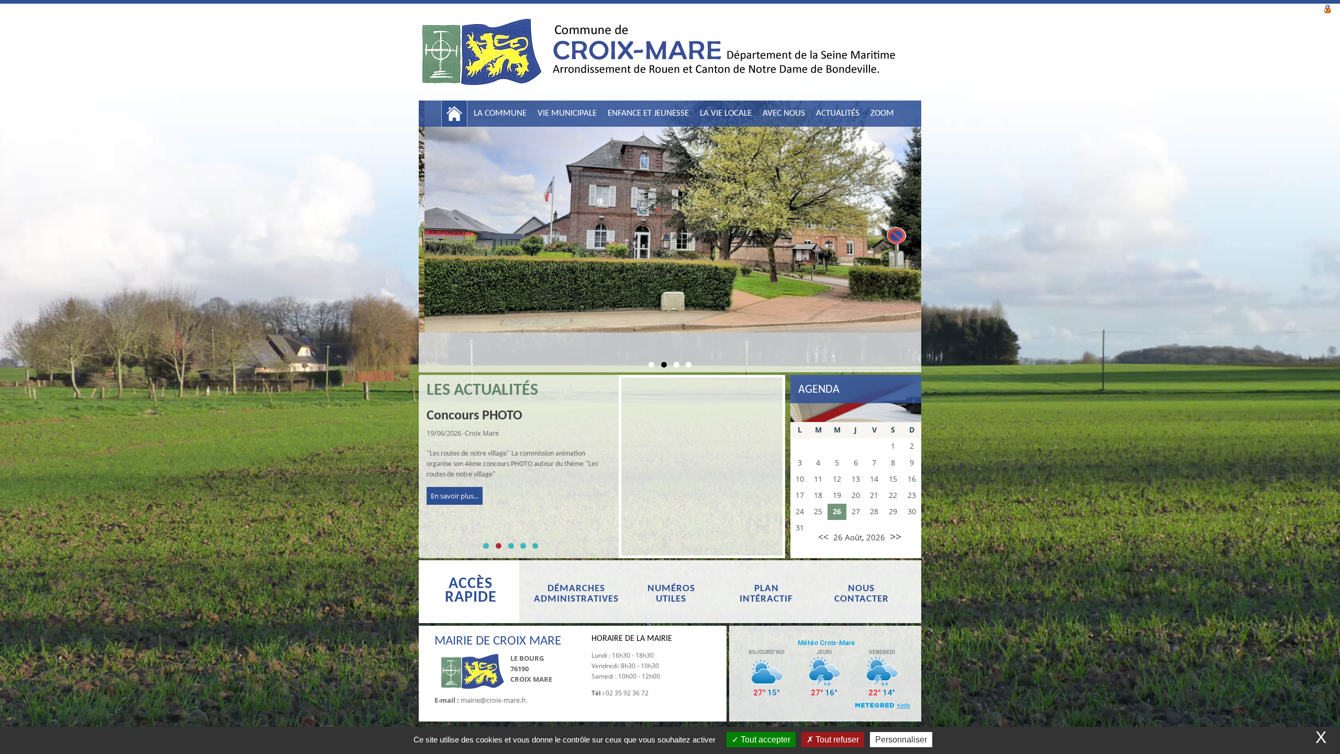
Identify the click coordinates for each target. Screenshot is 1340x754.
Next (936, 230)
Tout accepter (764, 739)
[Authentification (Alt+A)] (1327, 8)
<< (823, 536)
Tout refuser (836, 739)
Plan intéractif (766, 594)
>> (895, 536)
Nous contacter (861, 594)
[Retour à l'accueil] (657, 57)
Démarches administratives (576, 594)
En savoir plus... (454, 496)
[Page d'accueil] (454, 114)
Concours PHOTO (474, 416)
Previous (403, 230)
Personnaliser (901, 739)
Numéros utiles (671, 594)
